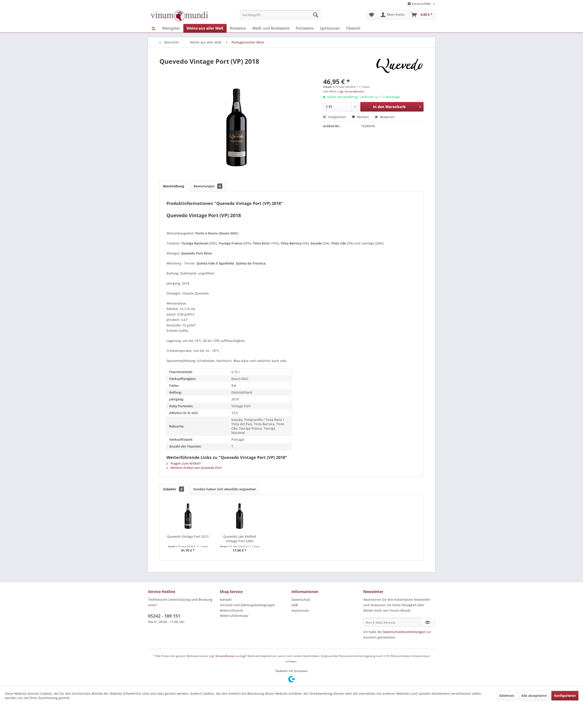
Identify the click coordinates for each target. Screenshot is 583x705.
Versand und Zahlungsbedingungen (247, 605)
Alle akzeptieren (534, 695)
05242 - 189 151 (164, 616)
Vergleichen (336, 117)
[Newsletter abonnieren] (427, 622)
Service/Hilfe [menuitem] (421, 4)
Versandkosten (225, 656)
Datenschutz (301, 599)
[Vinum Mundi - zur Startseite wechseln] (179, 16)
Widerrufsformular (234, 615)
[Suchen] (315, 14)
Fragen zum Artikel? (185, 463)
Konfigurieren (565, 695)
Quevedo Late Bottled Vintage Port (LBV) (239, 538)
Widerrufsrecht (231, 610)
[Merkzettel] (371, 14)
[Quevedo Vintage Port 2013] (187, 516)
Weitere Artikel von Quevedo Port (196, 468)
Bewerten (387, 117)
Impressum (300, 610)
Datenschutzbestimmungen (404, 632)
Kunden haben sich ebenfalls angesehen (224, 489)
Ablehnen (506, 695)
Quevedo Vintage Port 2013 (188, 536)
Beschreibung (173, 186)
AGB (295, 605)
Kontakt (226, 599)
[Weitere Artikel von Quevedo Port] (399, 66)
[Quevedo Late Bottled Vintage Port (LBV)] (239, 516)
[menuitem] (280, 14)
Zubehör (172, 489)
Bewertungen (207, 186)
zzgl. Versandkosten (351, 91)
